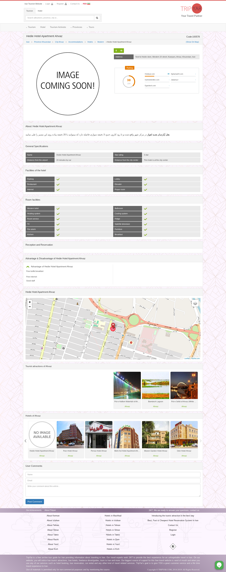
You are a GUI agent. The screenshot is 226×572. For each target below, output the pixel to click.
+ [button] (30, 302)
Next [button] (25, 439)
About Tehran (53, 525)
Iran (28, 42)
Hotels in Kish (113, 549)
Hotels (90, 42)
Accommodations (75, 42)
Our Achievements (33, 510)
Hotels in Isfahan (113, 520)
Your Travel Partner (191, 16)
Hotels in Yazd (113, 544)
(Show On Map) (192, 42)
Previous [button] (200, 439)
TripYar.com (195, 358)
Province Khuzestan (42, 42)
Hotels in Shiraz (113, 530)
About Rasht (53, 539)
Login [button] (47, 4)
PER (85, 4)
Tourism (29, 11)
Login (173, 535)
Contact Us (75, 4)
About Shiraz (53, 530)
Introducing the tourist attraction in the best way (173, 516)
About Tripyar (50, 510)
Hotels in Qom (113, 539)
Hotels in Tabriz (113, 535)
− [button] (30, 307)
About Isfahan (53, 520)
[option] (184, 390)
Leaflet (187, 358)
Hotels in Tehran (113, 525)
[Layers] (195, 303)
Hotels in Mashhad (113, 516)
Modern (100, 42)
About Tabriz (53, 535)
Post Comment (35, 501)
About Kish (53, 549)
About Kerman (53, 516)
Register (60, 4)
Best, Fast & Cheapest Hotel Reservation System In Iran (173, 520)
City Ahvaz (59, 42)
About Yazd (53, 544)
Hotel (40, 11)
